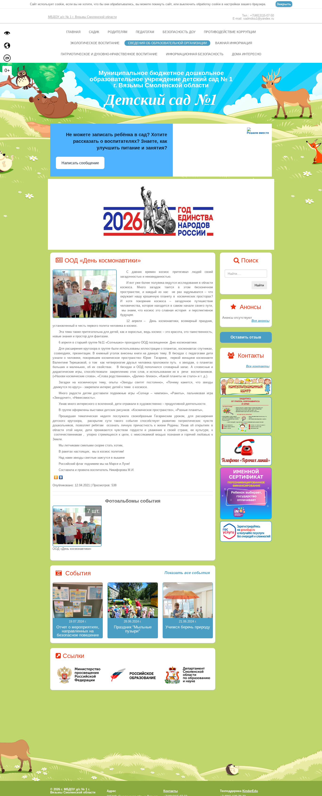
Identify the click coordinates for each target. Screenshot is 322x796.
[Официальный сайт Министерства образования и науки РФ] (79, 675)
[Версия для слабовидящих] (7, 33)
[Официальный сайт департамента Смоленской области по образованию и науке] (186, 675)
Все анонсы (260, 320)
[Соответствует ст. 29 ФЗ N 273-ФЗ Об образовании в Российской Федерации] (7, 58)
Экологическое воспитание (95, 43)
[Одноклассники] (56, 476)
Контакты (170, 791)
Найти (259, 285)
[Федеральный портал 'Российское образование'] (133, 675)
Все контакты (257, 366)
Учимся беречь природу (187, 627)
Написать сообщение (80, 163)
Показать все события (187, 573)
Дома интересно (246, 54)
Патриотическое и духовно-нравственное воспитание (109, 54)
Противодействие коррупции (230, 32)
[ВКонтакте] (60, 476)
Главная (73, 32)
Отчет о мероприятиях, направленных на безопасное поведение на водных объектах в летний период (77, 635)
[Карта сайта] (7, 45)
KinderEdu (250, 791)
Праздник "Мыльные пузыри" (133, 629)
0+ (7, 70)
